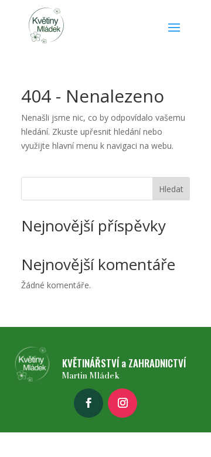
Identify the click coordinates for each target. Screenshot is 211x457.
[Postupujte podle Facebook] (88, 403)
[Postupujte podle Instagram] (122, 403)
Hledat (171, 189)
